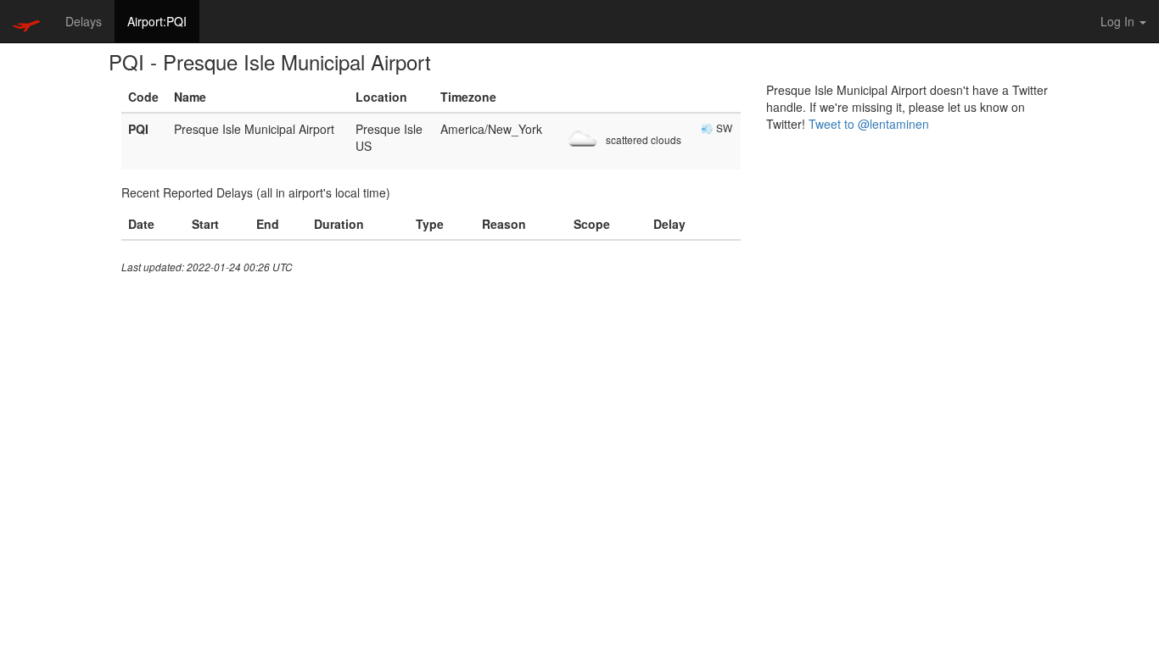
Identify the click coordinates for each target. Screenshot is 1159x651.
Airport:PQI (157, 21)
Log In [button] (1119, 21)
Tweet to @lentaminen (869, 123)
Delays (83, 21)
